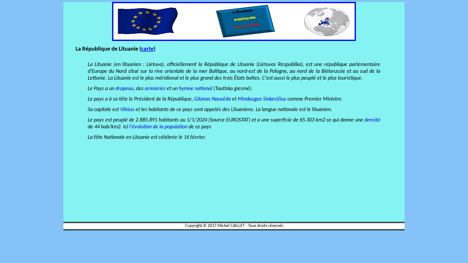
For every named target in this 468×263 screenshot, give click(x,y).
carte (147, 49)
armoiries (155, 89)
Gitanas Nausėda (212, 99)
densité (372, 120)
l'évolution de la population (157, 127)
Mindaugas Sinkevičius (262, 99)
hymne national (195, 89)
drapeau (125, 89)
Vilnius (127, 110)
